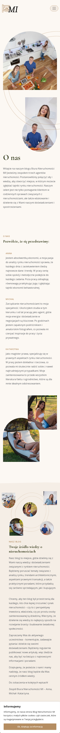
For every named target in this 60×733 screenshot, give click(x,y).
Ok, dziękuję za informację (30, 726)
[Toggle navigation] (54, 8)
